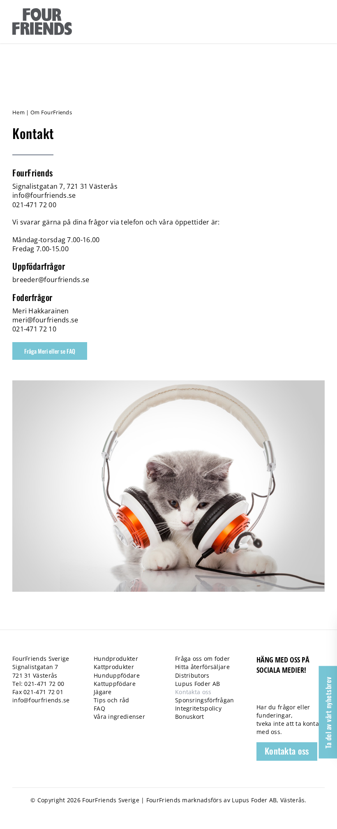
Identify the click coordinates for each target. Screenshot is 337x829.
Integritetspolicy (198, 708)
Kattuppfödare (115, 684)
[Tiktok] (275, 692)
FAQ (99, 708)
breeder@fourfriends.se (51, 279)
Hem (18, 112)
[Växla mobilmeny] (320, 21)
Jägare (103, 692)
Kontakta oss (193, 692)
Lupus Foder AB (197, 684)
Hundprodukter (116, 658)
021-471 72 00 (34, 204)
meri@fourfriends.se (45, 319)
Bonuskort (189, 716)
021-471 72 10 (34, 328)
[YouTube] (289, 692)
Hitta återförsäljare (202, 667)
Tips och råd (111, 700)
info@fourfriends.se (44, 195)
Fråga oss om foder (202, 658)
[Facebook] (260, 692)
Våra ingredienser (119, 716)
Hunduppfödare (117, 675)
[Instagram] (303, 692)
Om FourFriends (51, 112)
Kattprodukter (114, 667)
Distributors (192, 675)
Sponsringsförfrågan (204, 700)
